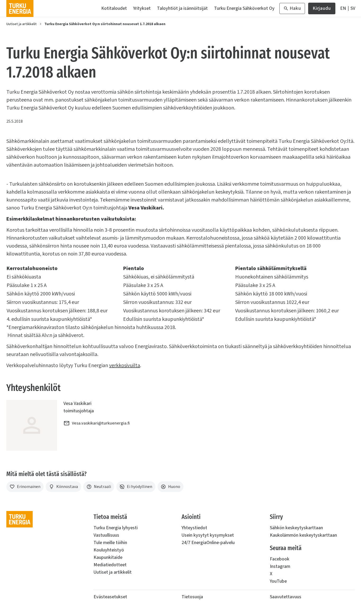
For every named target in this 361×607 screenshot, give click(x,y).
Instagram (280, 566)
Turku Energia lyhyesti (116, 527)
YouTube (278, 581)
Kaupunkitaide (108, 557)
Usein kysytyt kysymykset (208, 535)
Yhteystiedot (194, 527)
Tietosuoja (192, 597)
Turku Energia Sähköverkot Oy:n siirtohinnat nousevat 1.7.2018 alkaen (104, 24)
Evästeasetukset (110, 597)
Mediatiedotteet (110, 565)
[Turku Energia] (20, 8)
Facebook (279, 559)
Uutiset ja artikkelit (21, 24)
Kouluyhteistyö (109, 550)
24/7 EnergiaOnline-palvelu (208, 542)
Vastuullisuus (106, 535)
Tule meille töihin (110, 542)
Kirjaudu (321, 9)
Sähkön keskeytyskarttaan (296, 527)
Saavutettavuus (285, 597)
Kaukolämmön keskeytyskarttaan (303, 535)
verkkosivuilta (124, 365)
